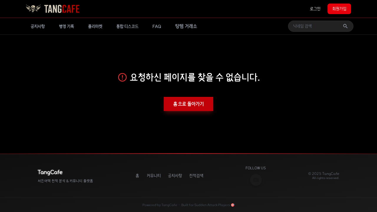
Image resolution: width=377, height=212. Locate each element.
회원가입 (339, 8)
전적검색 (196, 175)
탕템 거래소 (186, 26)
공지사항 (38, 26)
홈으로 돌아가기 (188, 104)
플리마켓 (95, 26)
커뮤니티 (154, 175)
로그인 (315, 8)
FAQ (157, 26)
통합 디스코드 (127, 26)
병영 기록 (66, 26)
